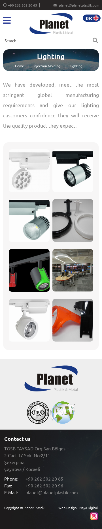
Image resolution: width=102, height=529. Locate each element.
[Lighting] (29, 170)
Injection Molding (46, 66)
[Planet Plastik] (51, 24)
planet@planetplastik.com (79, 5)
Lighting (76, 66)
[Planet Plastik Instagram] (94, 518)
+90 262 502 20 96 (44, 485)
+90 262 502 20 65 (22, 5)
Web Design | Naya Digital (78, 507)
